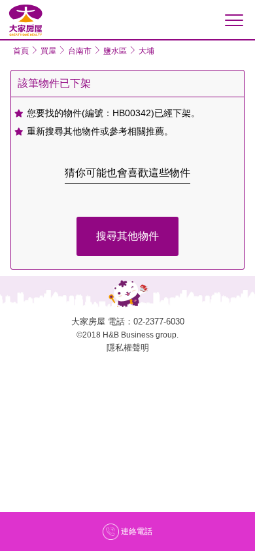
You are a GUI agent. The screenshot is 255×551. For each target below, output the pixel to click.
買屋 (48, 50)
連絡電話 (136, 531)
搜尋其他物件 (127, 236)
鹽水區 (115, 50)
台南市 (80, 50)
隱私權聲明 (128, 348)
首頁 (21, 50)
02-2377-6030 (158, 321)
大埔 (146, 50)
